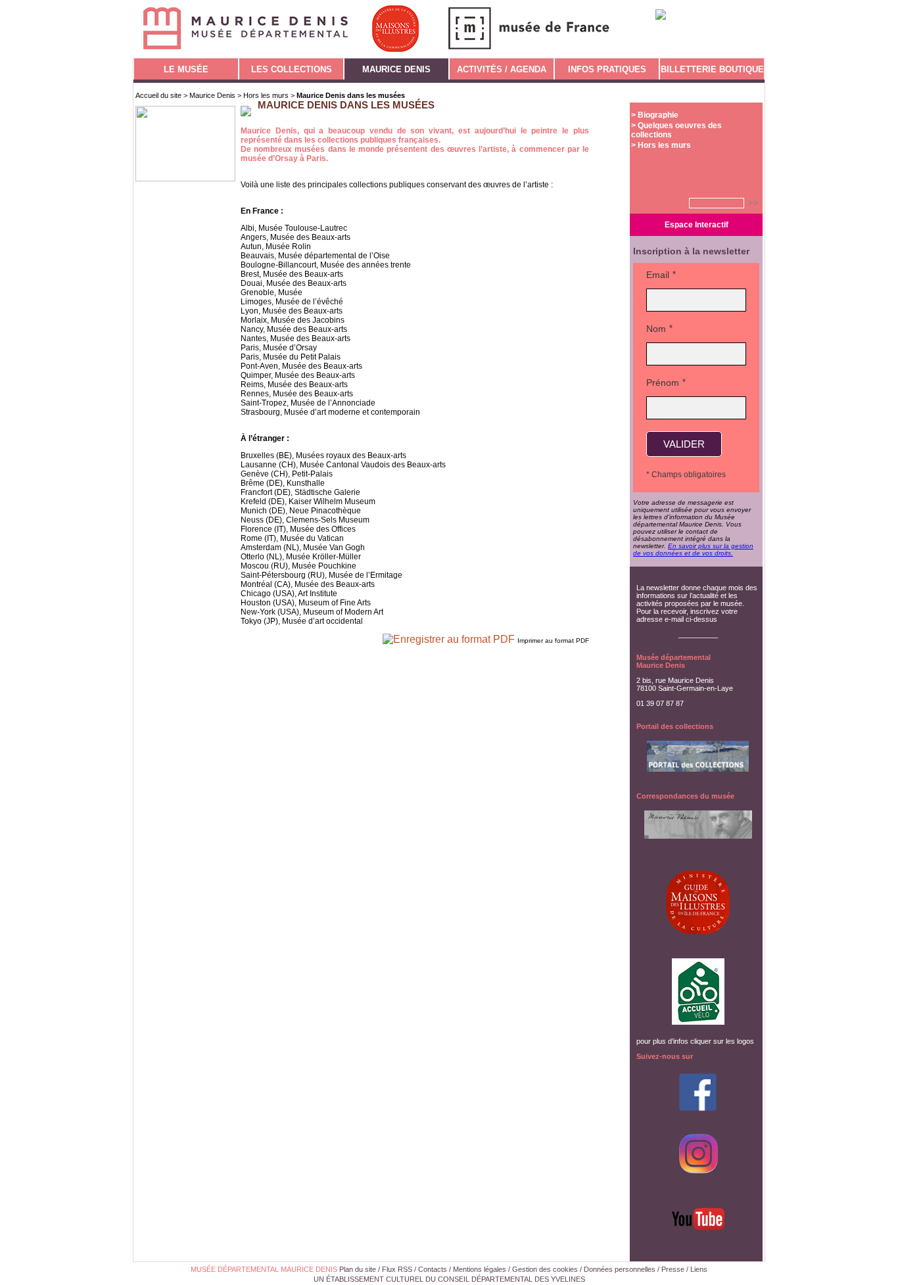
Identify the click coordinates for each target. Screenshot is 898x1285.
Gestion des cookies (545, 1269)
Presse (672, 1269)
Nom (656, 328)
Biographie (658, 115)
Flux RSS (397, 1269)
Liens (698, 1269)
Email (657, 274)
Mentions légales (479, 1269)
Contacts (432, 1269)
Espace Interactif (696, 224)
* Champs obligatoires (686, 474)
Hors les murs (266, 95)
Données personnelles (619, 1269)
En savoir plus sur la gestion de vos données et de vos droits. (693, 549)
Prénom (662, 382)
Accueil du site (158, 95)
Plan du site (357, 1269)
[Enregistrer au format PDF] (450, 639)
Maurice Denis (212, 95)
